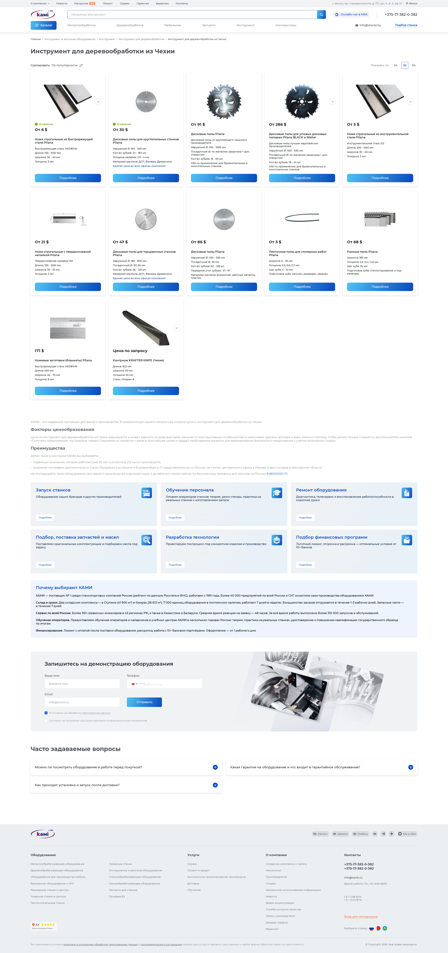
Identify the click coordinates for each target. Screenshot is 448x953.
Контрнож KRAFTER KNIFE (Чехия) (138, 360)
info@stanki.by (370, 25)
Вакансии (162, 3)
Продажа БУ (117, 896)
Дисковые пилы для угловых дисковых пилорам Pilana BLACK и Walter (298, 135)
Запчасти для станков (123, 890)
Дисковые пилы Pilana (208, 134)
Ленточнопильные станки (48, 903)
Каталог (46, 25)
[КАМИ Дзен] (391, 834)
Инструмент (107, 39)
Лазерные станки (120, 864)
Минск (413, 3)
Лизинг (108, 3)
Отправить (144, 702)
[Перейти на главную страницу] (43, 834)
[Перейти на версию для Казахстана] (385, 928)
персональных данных (96, 712)
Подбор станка (406, 25)
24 (395, 65)
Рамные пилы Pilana (362, 251)
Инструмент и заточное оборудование (70, 39)
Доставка (193, 883)
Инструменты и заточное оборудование (135, 870)
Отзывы (271, 883)
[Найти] (321, 14)
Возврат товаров (277, 922)
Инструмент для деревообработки (141, 39)
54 (414, 65)
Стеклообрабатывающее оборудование (135, 876)
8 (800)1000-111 (277, 473)
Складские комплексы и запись (286, 864)
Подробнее (67, 178)
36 (405, 65)
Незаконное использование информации (293, 890)
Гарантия (143, 3)
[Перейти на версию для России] (371, 928)
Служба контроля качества (283, 909)
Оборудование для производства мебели (58, 876)
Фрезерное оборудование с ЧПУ (52, 883)
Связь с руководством (280, 915)
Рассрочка (81, 3)
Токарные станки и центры (48, 896)
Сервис (125, 3)
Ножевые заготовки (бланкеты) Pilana (63, 360)
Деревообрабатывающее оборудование (57, 870)
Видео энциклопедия (280, 903)
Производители (276, 876)
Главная (36, 39)
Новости (61, 3)
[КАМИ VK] (375, 834)
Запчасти (209, 25)
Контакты (182, 3)
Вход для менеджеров (361, 916)
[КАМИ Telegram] (383, 834)
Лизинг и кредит (198, 870)
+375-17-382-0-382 (401, 14)
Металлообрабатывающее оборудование (58, 864)
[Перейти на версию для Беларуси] (378, 928)
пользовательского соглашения (161, 944)
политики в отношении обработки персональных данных (100, 944)
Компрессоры (286, 25)
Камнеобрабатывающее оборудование (134, 883)
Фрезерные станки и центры (50, 890)
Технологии (273, 870)
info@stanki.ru (353, 877)
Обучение (194, 890)
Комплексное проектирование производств (216, 876)
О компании (39, 3)
